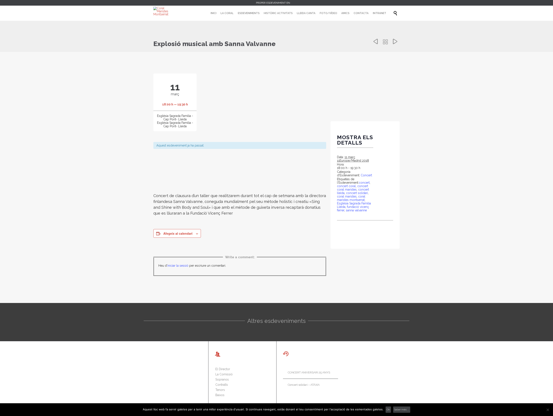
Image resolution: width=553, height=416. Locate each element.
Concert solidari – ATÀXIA (304, 384)
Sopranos (222, 379)
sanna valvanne (356, 210)
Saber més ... (401, 409)
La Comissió (224, 374)
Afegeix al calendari (177, 233)
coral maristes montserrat (351, 198)
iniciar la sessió (177, 265)
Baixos (219, 395)
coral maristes (347, 196)
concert (364, 182)
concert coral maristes (352, 187)
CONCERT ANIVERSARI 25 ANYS (309, 372)
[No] (547, 410)
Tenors (220, 390)
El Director (222, 369)
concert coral (346, 186)
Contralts (221, 384)
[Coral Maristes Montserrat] (164, 11)
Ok (388, 409)
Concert (366, 175)
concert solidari (357, 193)
